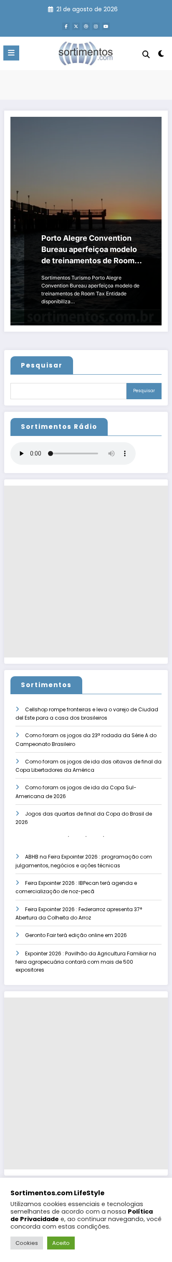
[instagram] (96, 26)
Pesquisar (42, 365)
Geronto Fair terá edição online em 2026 (76, 935)
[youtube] (106, 26)
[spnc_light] (161, 55)
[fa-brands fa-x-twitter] (76, 26)
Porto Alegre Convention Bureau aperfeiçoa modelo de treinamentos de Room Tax (89, 250)
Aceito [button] (61, 1243)
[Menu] (11, 52)
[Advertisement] (86, 571)
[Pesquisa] (146, 54)
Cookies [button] (26, 1243)
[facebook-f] (66, 26)
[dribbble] (86, 26)
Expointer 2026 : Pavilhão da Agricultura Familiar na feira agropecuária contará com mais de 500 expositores (85, 962)
